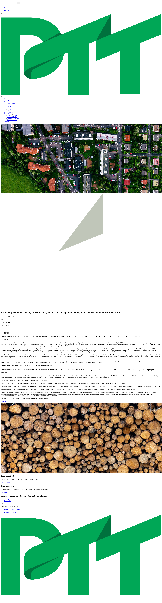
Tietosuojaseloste (8, 511)
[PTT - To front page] (81, 94)
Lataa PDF (3, 401)
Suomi (6, 6)
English (6, 7)
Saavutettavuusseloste (10, 512)
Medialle (6, 10)
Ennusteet (6, 499)
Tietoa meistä (7, 501)
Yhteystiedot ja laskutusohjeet (12, 509)
